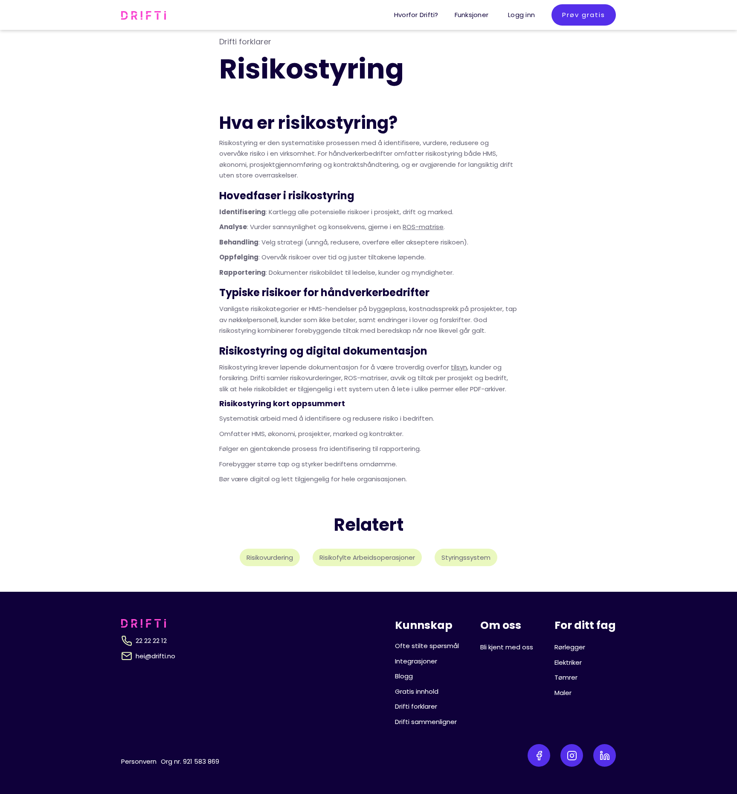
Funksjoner (472, 14)
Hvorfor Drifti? (416, 14)
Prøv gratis (583, 14)
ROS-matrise (423, 226)
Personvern (139, 761)
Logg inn (521, 14)
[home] (143, 14)
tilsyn (459, 367)
